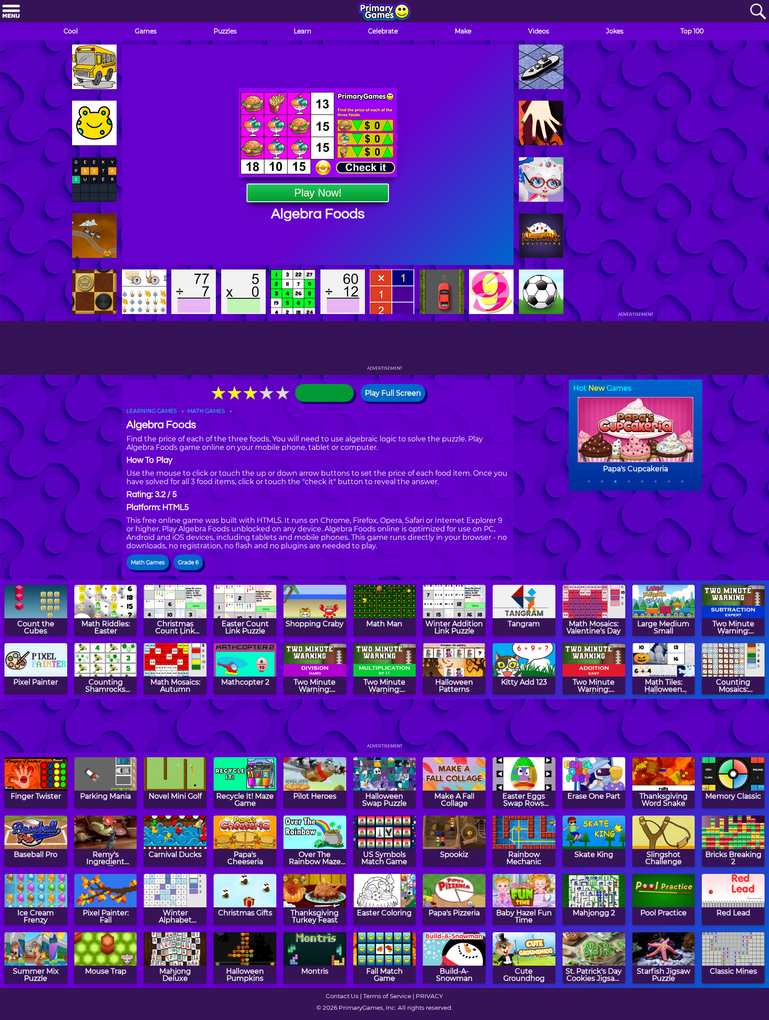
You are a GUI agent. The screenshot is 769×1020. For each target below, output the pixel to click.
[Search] (758, 12)
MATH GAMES (206, 411)
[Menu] (11, 12)
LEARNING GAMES (151, 411)
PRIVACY (429, 996)
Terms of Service (387, 996)
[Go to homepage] (384, 12)
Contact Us (342, 996)
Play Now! (318, 193)
